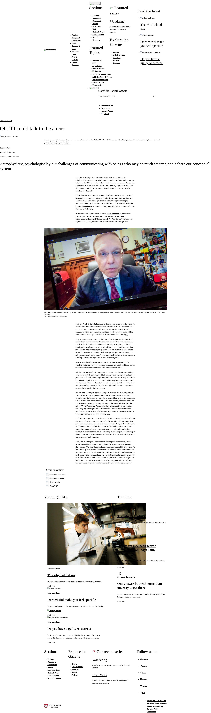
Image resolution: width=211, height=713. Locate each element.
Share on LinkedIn (57, 478)
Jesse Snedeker (113, 214)
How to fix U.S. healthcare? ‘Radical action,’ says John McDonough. (136, 550)
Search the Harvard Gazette (112, 90)
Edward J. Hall (112, 206)
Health (120, 539)
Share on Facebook (57, 474)
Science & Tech (6, 121)
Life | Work (99, 675)
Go (154, 96)
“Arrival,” (113, 186)
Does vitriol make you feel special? (71, 600)
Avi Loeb (120, 216)
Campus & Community (126, 577)
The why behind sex (61, 575)
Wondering (117, 21)
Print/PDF (54, 486)
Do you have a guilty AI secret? (69, 628)
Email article (55, 482)
